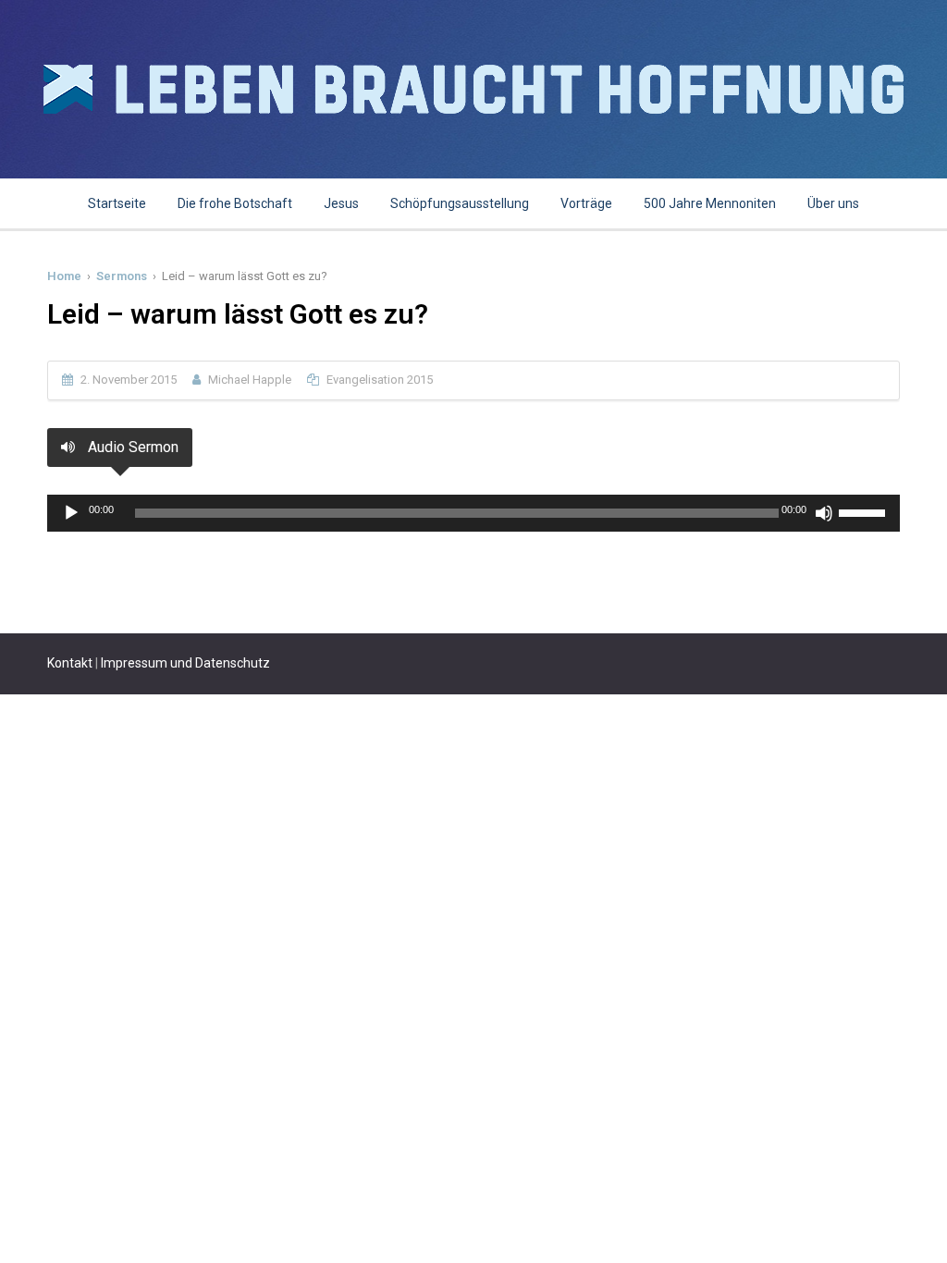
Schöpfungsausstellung (459, 203)
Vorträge (586, 203)
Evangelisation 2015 (379, 379)
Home (64, 276)
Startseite (117, 203)
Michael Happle (249, 379)
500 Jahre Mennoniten (710, 203)
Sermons (121, 276)
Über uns (833, 203)
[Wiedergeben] (71, 513)
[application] (473, 513)
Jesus (341, 203)
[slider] (865, 511)
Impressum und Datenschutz (185, 663)
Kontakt (69, 663)
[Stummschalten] (824, 513)
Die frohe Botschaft (235, 203)
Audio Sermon (131, 447)
